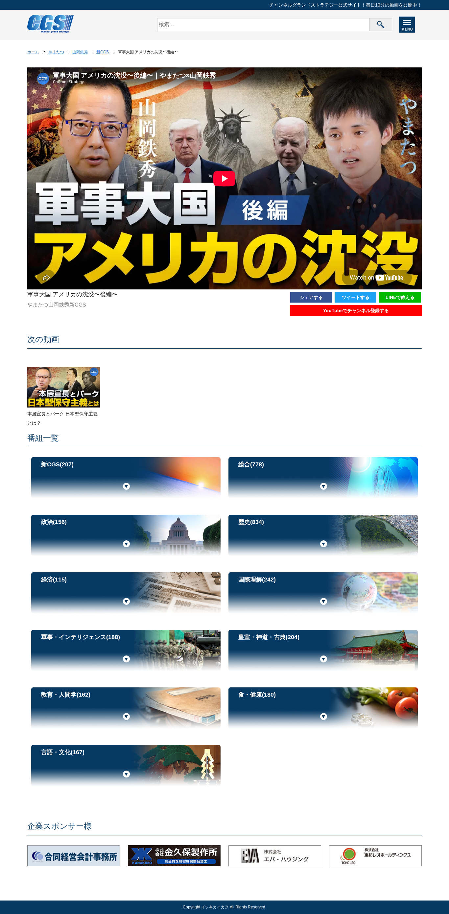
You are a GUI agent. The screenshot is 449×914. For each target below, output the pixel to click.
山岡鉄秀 (80, 52)
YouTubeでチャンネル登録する (356, 310)
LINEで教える (400, 297)
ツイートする (355, 297)
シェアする (311, 297)
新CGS (102, 52)
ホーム (33, 52)
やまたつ (56, 52)
